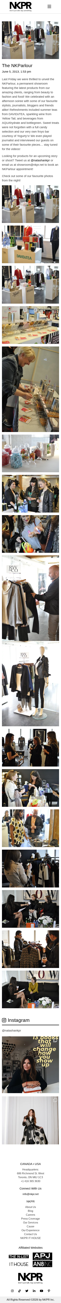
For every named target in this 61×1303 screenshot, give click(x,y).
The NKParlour (17, 65)
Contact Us (30, 1234)
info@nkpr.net (31, 1194)
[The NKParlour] (30, 40)
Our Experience (30, 1230)
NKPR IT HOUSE (30, 1238)
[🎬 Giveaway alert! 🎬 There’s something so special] (30, 1124)
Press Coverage (30, 1218)
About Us (30, 1207)
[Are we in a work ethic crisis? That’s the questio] (30, 1064)
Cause (30, 1226)
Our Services (30, 1222)
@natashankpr (40, 160)
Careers (30, 1214)
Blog (30, 1211)
